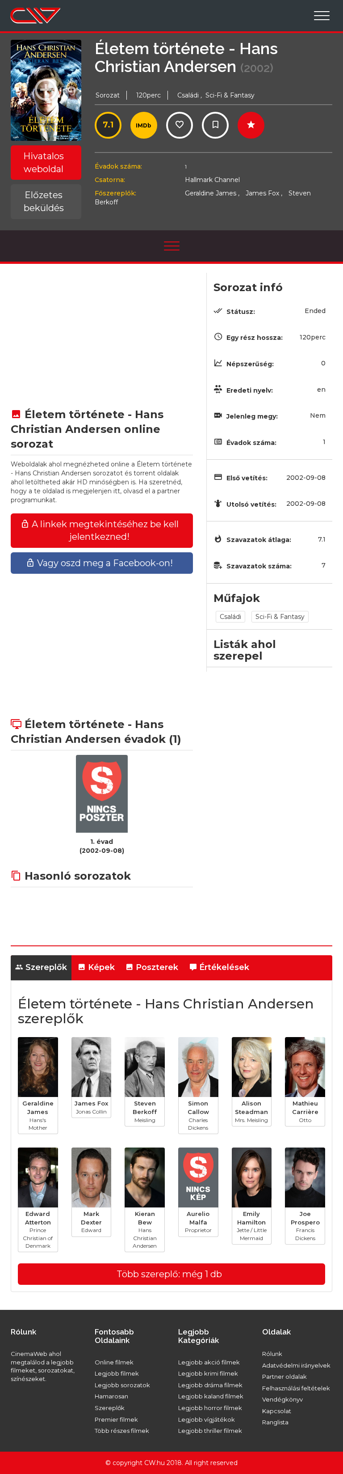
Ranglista (275, 1422)
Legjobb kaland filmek (210, 1396)
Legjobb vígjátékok (206, 1419)
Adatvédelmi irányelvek (296, 1365)
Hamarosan (111, 1396)
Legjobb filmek (117, 1373)
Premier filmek (116, 1419)
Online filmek (114, 1362)
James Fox (264, 193)
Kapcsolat (276, 1411)
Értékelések (223, 967)
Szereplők (45, 967)
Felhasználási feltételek (296, 1388)
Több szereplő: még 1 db (169, 1274)
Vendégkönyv (282, 1399)
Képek (100, 967)
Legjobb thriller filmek (210, 1430)
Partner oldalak (284, 1376)
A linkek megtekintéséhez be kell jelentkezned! (104, 530)
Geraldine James (212, 193)
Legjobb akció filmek (209, 1362)
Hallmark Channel (212, 180)
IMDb (143, 125)
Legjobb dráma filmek (210, 1385)
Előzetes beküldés (44, 201)
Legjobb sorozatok (122, 1385)
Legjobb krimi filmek (208, 1373)
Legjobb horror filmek (210, 1407)
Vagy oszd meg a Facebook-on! (104, 563)
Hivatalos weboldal (43, 162)
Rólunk (272, 1353)
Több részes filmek (122, 1430)
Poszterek (156, 967)
